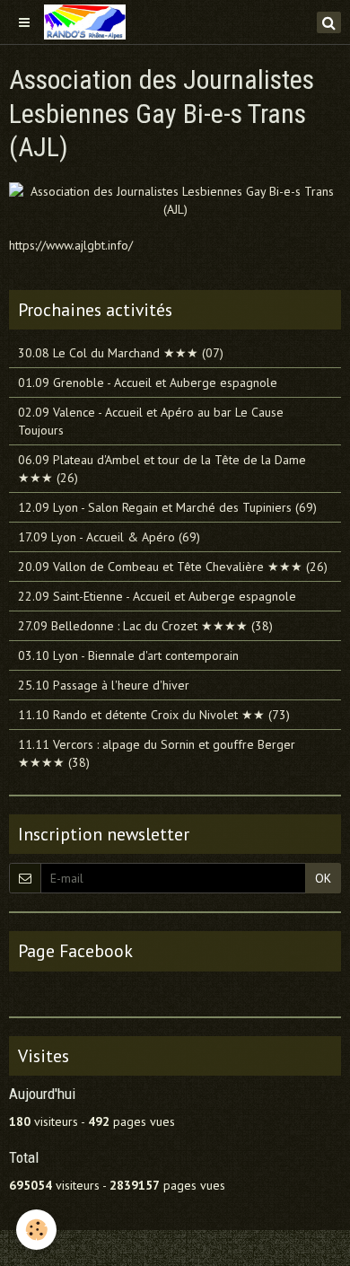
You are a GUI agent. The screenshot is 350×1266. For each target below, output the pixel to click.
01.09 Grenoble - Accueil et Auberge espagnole (147, 382)
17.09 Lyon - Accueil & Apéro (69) (109, 537)
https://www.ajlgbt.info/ (71, 245)
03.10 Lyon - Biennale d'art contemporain (128, 655)
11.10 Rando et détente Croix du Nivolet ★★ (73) (154, 715)
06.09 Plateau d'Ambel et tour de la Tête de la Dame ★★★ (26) (162, 469)
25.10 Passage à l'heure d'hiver (103, 685)
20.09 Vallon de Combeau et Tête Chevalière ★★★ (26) (173, 566)
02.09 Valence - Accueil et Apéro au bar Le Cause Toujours (151, 421)
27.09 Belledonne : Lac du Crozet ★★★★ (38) (145, 626)
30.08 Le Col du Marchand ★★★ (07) (120, 353)
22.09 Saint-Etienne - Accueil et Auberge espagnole (157, 596)
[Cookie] (36, 1229)
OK (323, 878)
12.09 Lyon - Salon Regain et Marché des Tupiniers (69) (167, 507)
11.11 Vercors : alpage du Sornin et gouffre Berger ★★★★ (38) (156, 753)
